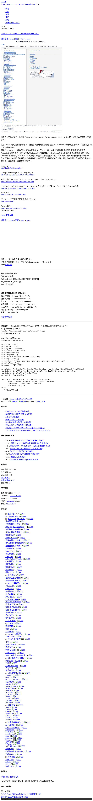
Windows (8, 740)
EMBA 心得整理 (14, 634)
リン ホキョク (15, 496)
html (7, 707)
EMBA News (10, 636)
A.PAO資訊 (4, 488)
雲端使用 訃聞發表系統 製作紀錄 (18, 414)
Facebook (8, 700)
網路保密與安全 (11, 666)
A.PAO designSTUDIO (16, 519)
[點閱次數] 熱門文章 (7, 435)
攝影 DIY (9, 572)
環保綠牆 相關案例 (12, 581)
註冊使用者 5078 (7, 480)
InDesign (8, 744)
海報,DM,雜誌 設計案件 (14, 527)
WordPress (9, 692)
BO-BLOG (9, 688)
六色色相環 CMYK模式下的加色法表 (25, 454)
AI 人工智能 (10, 725)
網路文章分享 (10, 645)
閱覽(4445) (19, 39)
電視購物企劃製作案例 (14, 543)
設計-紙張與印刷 (12, 607)
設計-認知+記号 (11, 600)
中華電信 (9, 670)
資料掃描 (9, 632)
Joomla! (8, 698)
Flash (12, 39)
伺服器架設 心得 (14, 673)
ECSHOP (8, 694)
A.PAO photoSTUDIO (13, 559)
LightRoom (9, 734)
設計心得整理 (13, 583)
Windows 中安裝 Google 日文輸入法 (24, 460)
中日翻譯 (9, 554)
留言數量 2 (5, 478)
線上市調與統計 (11, 517)
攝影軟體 (9, 564)
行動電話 (9, 754)
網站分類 (4, 509)
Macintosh (9, 738)
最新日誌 (4, 406)
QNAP (7, 677)
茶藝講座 (9, 626)
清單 (43, 402)
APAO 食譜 (10, 653)
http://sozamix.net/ (7, 201)
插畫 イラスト (11, 650)
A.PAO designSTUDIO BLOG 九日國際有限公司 (20, 4)
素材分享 (9, 615)
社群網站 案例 (11, 538)
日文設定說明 (6, 317)
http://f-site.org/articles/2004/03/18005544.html (17, 175)
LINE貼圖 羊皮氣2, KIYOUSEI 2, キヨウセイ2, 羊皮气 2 (27, 430)
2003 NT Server (11, 746)
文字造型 (9, 618)
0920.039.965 (11, 504)
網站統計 (4, 464)
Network (8, 703)
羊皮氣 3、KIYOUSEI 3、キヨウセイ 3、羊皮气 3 (25, 428)
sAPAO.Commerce (12, 679)
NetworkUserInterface (13, 602)
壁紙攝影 (9, 561)
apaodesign (11, 501)
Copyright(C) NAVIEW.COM (21, 399)
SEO (7, 663)
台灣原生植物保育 (12, 578)
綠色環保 (11, 575)
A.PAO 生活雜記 (14, 639)
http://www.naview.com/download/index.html (17, 182)
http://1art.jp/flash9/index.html (11, 168)
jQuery (7, 715)
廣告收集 (9, 597)
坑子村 (10, 623)
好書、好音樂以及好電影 (15, 655)
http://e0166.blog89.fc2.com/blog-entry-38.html (18, 188)
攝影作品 (9, 535)
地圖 (7, 629)
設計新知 (9, 591)
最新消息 (4, 771)
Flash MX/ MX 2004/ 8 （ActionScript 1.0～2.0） (20, 34)
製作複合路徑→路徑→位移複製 (18, 422)
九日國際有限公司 (34, 794)
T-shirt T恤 (9, 551)
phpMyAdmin (10, 686)
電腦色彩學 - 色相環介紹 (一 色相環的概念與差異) (30, 446)
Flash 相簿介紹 (7, 215)
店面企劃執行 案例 (12, 546)
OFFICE (8, 742)
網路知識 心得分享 (15, 658)
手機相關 (11, 757)
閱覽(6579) (19, 220)
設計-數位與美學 (12, 610)
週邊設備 (9, 760)
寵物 (7, 642)
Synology (8, 675)
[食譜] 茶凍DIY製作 (18, 457)
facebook (8, 720)
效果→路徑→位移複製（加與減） (19, 425)
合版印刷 (9, 586)
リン (9, 498)
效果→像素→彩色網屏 (14, 420)
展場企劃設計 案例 (12, 540)
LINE (7, 762)
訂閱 (9, 777)
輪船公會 (8, 265)
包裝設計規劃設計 (12, 529)
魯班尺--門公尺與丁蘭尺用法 (21, 451)
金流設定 (9, 682)
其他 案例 (9, 557)
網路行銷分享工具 (12, 661)
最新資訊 (11, 514)
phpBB (8, 690)
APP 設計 (9, 549)
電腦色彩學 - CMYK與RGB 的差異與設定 (27, 440)
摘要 (38, 402)
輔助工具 (9, 766)
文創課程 (9, 589)
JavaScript (9, 713)
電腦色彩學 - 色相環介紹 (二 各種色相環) (26, 449)
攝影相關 (9, 613)
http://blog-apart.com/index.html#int (14, 208)
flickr (7, 736)
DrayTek (8, 668)
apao (28, 39)
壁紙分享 (9, 647)
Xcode (7, 764)
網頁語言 (4, 39)
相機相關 (9, 749)
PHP (7, 709)
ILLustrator (9, 730)
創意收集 (9, 594)
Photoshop (9, 732)
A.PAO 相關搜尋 (6, 786)
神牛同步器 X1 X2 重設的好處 (17, 411)
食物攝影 (9, 570)
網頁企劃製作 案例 (12, 532)
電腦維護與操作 (14, 722)
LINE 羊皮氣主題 (12, 417)
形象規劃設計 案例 (12, 524)
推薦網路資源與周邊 (13, 751)
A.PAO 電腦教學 (12, 728)
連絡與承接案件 (11, 521)
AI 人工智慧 (10, 621)
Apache (8, 684)
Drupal (7, 696)
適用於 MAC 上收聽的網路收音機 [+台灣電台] (29, 443)
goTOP (3, 2)
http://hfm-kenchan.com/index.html (13, 195)
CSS (7, 711)
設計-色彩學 (10, 604)
